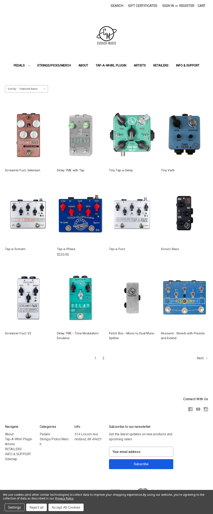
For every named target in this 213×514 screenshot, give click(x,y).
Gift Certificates (142, 6)
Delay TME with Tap (70, 170)
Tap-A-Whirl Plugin (111, 65)
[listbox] (33, 88)
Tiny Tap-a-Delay (121, 170)
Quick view (28, 134)
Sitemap (11, 459)
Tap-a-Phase (66, 249)
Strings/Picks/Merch (54, 65)
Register (186, 6)
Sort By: (12, 88)
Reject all (36, 507)
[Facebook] (190, 409)
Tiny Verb (167, 170)
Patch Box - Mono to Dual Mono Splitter (131, 335)
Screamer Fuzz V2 (18, 333)
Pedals (20, 65)
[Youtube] (198, 409)
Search (117, 6)
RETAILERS (160, 65)
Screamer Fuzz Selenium (22, 170)
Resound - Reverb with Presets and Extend (183, 335)
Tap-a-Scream (15, 249)
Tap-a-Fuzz (117, 249)
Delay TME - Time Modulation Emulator (77, 335)
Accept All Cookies (66, 507)
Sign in (168, 6)
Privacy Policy (64, 498)
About (83, 65)
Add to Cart (80, 217)
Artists (140, 65)
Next (200, 358)
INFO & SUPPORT (187, 65)
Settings (14, 507)
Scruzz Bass (170, 249)
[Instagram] (206, 409)
